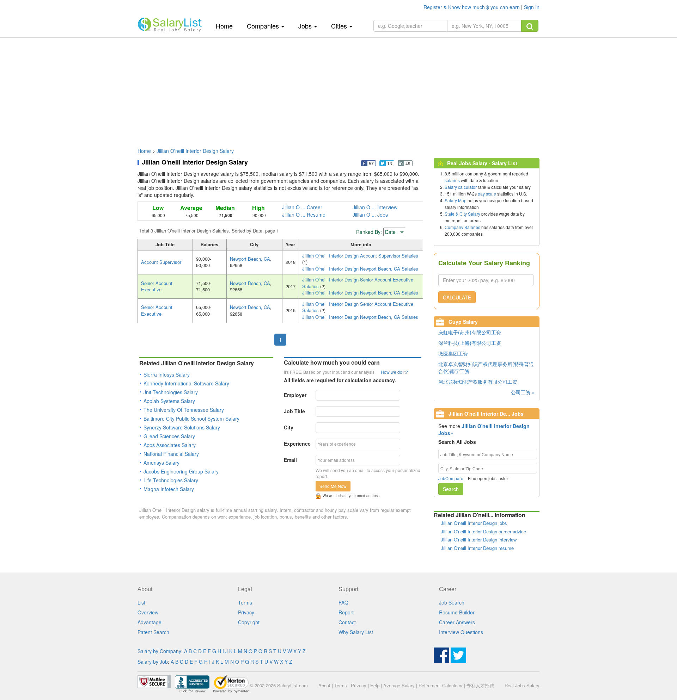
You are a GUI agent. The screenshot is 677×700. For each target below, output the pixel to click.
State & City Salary (462, 214)
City (288, 427)
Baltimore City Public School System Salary (191, 418)
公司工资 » (523, 392)
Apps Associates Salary (170, 444)
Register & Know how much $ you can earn (472, 7)
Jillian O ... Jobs (370, 214)
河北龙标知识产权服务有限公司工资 (477, 381)
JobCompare (450, 478)
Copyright (249, 622)
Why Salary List (355, 632)
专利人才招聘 (480, 685)
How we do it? (394, 372)
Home (227, 25)
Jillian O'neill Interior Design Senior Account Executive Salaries (357, 283)
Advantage (149, 622)
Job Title (294, 411)
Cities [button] (340, 25)
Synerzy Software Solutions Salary (182, 427)
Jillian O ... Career (302, 207)
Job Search (451, 602)
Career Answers (457, 622)
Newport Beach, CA (250, 258)
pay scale (487, 194)
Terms (245, 602)
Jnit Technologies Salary (171, 392)
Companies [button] (264, 25)
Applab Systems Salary (169, 400)
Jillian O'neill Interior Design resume (477, 548)
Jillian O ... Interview (375, 207)
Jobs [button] (305, 25)
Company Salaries (462, 227)
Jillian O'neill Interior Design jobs (474, 523)
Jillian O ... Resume (303, 214)
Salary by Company (159, 651)
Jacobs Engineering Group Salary (181, 471)
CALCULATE (457, 297)
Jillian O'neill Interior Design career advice (483, 531)
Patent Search (153, 632)
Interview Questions (461, 632)
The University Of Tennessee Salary (184, 409)
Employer (295, 394)
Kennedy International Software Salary (186, 383)
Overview (148, 612)
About (324, 685)
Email (290, 459)
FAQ (343, 602)
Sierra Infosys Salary (167, 374)
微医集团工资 (453, 353)
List (141, 602)
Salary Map (455, 200)
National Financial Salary (171, 453)
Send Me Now (333, 486)
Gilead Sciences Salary (169, 436)
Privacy (246, 612)
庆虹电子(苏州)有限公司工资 (469, 332)
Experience (297, 443)
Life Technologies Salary (171, 480)
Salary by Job (153, 661)
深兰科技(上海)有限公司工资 (469, 342)
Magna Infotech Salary (169, 489)
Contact (347, 622)
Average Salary (399, 685)
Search (451, 489)
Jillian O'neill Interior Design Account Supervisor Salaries (360, 255)
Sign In (531, 7)
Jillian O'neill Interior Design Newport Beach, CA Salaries (360, 268)
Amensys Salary (161, 462)
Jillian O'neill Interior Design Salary (195, 150)
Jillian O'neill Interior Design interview (479, 539)
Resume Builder (457, 612)
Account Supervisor (161, 262)
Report (346, 612)
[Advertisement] (338, 89)
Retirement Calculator (441, 685)
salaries (452, 180)
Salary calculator (461, 187)
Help (374, 685)
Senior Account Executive (156, 286)
